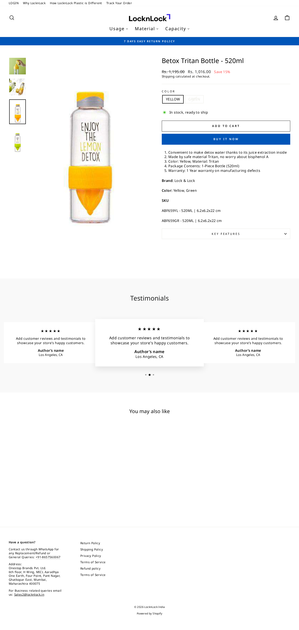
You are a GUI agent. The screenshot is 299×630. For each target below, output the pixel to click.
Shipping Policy (91, 549)
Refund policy (90, 568)
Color (168, 91)
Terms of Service (93, 562)
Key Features (226, 234)
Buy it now (226, 139)
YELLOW (173, 99)
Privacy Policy (90, 556)
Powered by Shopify (149, 613)
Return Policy (90, 543)
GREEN (194, 99)
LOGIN (14, 3)
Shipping (168, 76)
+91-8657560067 (48, 557)
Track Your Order (119, 3)
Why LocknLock (34, 3)
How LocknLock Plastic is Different (76, 3)
